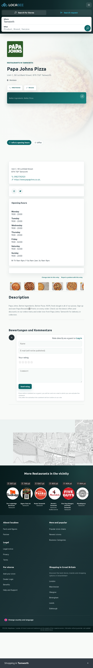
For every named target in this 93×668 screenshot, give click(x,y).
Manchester (54, 587)
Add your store (9, 574)
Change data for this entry (50, 277)
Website (31, 88)
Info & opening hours (20, 142)
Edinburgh (53, 609)
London (52, 581)
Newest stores (55, 534)
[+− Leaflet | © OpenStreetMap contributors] (46, 442)
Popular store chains (57, 529)
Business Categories (57, 540)
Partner (6, 534)
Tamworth (28, 63)
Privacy (6, 554)
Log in (79, 338)
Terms (5, 560)
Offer (39, 142)
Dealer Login (8, 579)
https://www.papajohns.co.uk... (27, 180)
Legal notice (8, 549)
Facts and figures (10, 529)
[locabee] (12, 5)
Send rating (25, 386)
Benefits (6, 585)
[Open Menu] (89, 5)
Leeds (51, 603)
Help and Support (10, 590)
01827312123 (16, 88)
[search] (87, 28)
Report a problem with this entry (71, 277)
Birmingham (53, 598)
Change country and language (20, 620)
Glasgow (52, 592)
